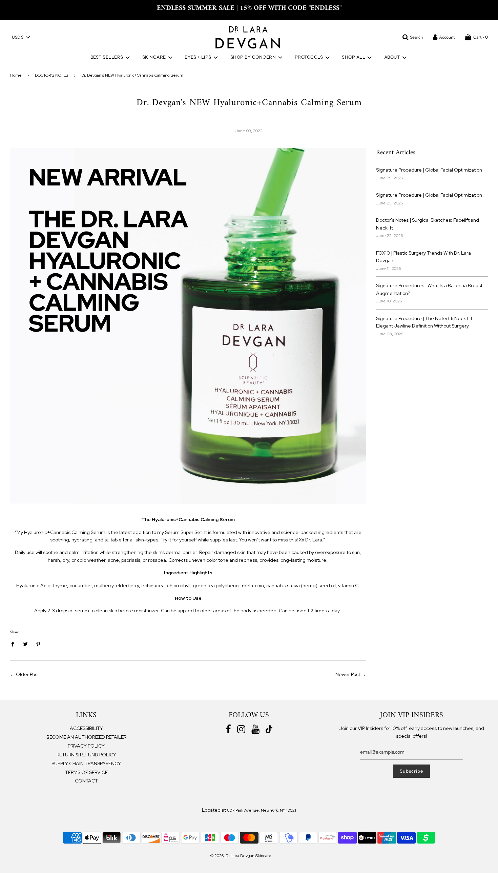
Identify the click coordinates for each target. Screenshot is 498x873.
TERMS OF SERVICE (86, 772)
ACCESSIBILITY (86, 728)
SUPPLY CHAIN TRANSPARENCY (86, 763)
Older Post (27, 674)
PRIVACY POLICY (86, 746)
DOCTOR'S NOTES (51, 75)
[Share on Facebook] (14, 644)
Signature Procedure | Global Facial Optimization (429, 170)
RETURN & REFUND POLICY (86, 755)
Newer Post (347, 674)
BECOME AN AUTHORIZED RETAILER (86, 737)
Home (16, 75)
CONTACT (86, 781)
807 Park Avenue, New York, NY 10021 (261, 810)
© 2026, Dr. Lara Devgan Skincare (240, 855)
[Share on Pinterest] (38, 644)
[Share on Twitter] (26, 644)
